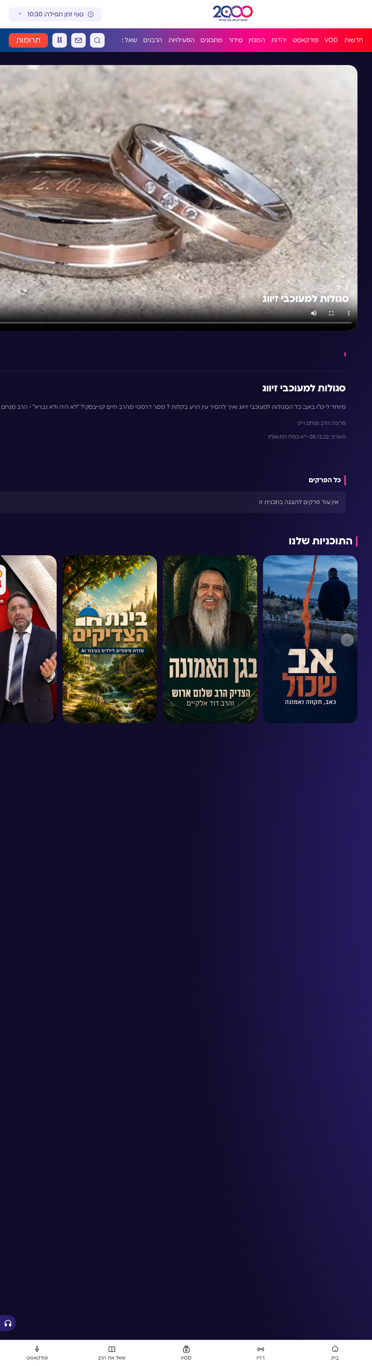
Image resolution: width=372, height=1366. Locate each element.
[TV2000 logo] (227, 14)
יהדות (279, 40)
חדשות (353, 40)
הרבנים (152, 40)
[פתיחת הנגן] (8, 1323)
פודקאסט (305, 40)
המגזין (256, 40)
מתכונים (212, 40)
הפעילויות (181, 40)
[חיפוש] (97, 40)
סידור (236, 40)
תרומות (28, 40)
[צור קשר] (78, 40)
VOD (331, 40)
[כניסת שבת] (59, 40)
